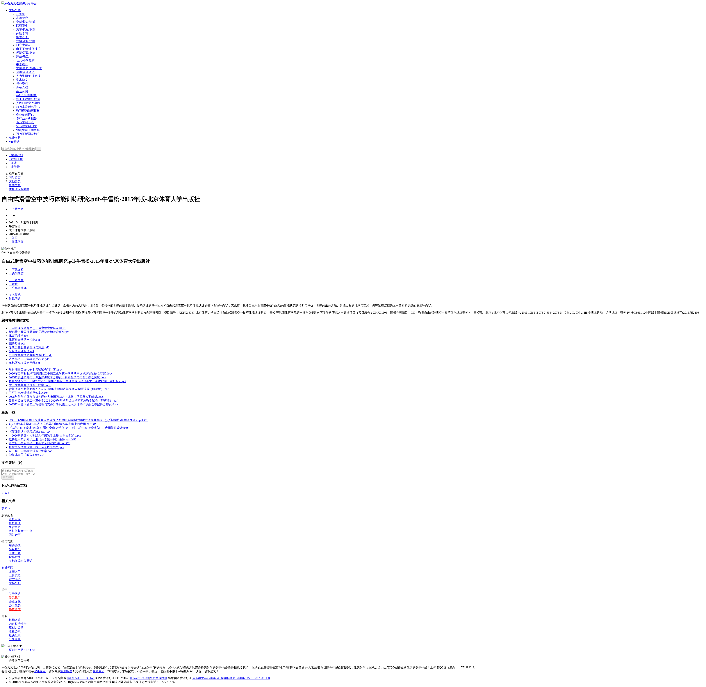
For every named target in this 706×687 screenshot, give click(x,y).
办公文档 (22, 87)
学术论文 (22, 79)
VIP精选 (14, 141)
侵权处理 (15, 523)
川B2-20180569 (139, 678)
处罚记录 (15, 635)
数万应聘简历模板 (28, 110)
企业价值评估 (25, 114)
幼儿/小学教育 (25, 60)
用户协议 (15, 545)
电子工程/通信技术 (28, 48)
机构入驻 (15, 619)
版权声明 (15, 519)
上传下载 (15, 553)
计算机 (20, 14)
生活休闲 (22, 91)
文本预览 (16, 294)
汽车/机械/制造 (25, 29)
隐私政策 (15, 549)
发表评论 (8, 477)
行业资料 (22, 83)
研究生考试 (23, 45)
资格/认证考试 (25, 72)
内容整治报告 (17, 623)
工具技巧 (15, 575)
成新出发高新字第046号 (207, 678)
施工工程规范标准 (28, 99)
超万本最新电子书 (28, 106)
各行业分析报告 (26, 118)
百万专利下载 (25, 122)
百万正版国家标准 (28, 133)
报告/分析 (22, 37)
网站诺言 (15, 534)
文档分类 (15, 10)
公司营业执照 (158, 678)
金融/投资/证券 (25, 21)
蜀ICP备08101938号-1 (81, 678)
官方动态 (15, 579)
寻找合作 (15, 609)
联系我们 (15, 597)
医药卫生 (22, 25)
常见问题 (15, 298)
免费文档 (15, 137)
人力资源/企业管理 (28, 75)
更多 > (5, 493)
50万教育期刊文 (26, 126)
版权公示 (15, 631)
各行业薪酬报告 (26, 95)
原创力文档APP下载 (22, 649)
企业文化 (15, 601)
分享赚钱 (15, 639)
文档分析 (15, 583)
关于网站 (15, 593)
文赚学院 (7, 567)
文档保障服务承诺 (20, 560)
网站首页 (15, 177)
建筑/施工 (22, 56)
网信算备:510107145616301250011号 (247, 678)
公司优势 (15, 605)
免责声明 (15, 527)
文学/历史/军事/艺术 (29, 68)
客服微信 (66, 671)
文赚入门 (15, 571)
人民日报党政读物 (28, 103)
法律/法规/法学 (25, 41)
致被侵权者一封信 (20, 530)
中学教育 (22, 64)
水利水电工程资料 (28, 130)
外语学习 (22, 33)
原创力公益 (16, 627)
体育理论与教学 (19, 189)
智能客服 (40, 671)
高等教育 (22, 18)
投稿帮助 (15, 557)
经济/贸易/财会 (25, 52)
